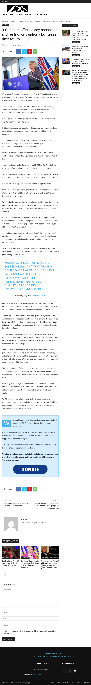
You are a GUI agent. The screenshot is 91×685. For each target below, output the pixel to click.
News (11, 15)
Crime (36, 15)
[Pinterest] (29, 51)
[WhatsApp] (35, 51)
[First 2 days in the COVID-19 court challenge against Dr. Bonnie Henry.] (66, 61)
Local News (11, 21)
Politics (28, 15)
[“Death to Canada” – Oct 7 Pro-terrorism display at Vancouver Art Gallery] (11, 552)
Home (5, 15)
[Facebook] (18, 51)
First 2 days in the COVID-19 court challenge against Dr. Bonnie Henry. (80, 61)
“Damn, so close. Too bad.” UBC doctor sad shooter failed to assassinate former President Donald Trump (50, 565)
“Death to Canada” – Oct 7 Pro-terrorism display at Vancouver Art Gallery (10, 563)
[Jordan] (3, 45)
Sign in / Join (5, 1)
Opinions (43, 15)
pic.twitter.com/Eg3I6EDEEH (25, 289)
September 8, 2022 (40, 296)
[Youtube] (75, 671)
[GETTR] (64, 671)
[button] (86, 15)
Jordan (9, 45)
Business (20, 15)
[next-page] (6, 574)
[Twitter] (24, 51)
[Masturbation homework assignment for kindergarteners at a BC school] (66, 48)
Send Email (37, 674)
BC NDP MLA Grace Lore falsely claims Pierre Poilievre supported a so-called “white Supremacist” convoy (80, 35)
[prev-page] (3, 574)
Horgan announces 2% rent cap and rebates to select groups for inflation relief (46, 505)
